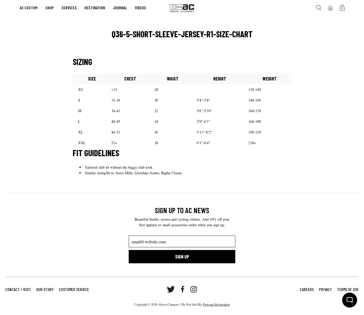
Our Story (45, 289)
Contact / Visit (18, 289)
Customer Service (74, 289)
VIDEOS (140, 7)
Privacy (325, 289)
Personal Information (216, 304)
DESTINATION (94, 7)
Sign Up (182, 257)
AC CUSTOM (29, 7)
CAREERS (307, 289)
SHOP (49, 7)
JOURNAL (120, 7)
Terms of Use (348, 289)
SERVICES (69, 7)
